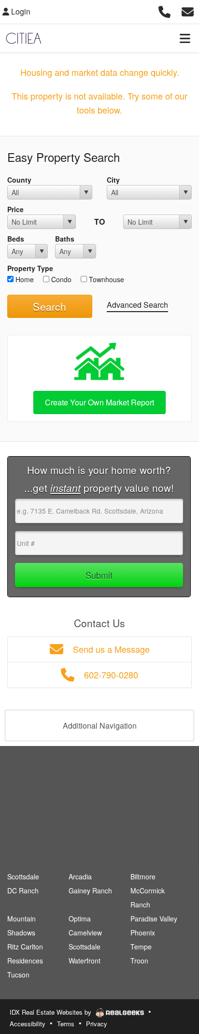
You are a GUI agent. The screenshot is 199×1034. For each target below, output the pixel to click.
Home (24, 279)
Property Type (30, 268)
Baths (64, 239)
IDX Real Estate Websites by (51, 1012)
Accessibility (27, 1023)
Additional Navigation (100, 725)
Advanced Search (137, 304)
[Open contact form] (188, 10)
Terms (65, 1023)
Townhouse (105, 279)
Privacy (96, 1023)
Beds (15, 239)
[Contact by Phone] (164, 10)
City (113, 180)
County (19, 180)
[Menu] (185, 38)
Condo (60, 279)
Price (15, 209)
